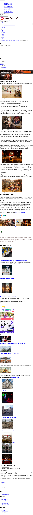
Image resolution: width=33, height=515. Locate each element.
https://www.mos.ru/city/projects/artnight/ (20, 212)
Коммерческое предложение (6, 509)
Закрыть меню (6, 13)
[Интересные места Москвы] (7, 442)
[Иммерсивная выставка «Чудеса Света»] (16, 288)
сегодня (5, 25)
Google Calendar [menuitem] (4, 67)
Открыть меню (2, 13)
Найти (1, 15)
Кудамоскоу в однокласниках (6, 483)
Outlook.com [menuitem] (3, 68)
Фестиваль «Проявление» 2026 (7, 278)
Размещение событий (5, 503)
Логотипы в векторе (5, 511)
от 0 (16, 281)
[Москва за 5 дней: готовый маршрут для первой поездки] (5, 372)
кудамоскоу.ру (2, 489)
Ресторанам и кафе (4, 505)
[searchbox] (16, 15)
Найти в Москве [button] (3, 0)
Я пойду (2, 63)
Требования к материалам (5, 504)
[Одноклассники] (1, 215)
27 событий (13, 453)
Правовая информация (5, 499)
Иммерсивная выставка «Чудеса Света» (9, 296)
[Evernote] (4, 215)
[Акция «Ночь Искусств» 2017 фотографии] (4, 226)
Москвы (10, 20)
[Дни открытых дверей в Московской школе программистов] (16, 252)
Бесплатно (16, 263)
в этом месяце (13, 25)
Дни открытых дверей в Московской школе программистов (13, 260)
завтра (7, 25)
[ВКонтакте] (0, 215)
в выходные (9, 25)
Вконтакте (3, 482)
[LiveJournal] (5, 215)
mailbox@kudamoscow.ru (5, 494)
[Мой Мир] (3, 215)
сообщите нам (16, 304)
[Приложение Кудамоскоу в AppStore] (2, 487)
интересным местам (4, 22)
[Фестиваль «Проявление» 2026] (16, 270)
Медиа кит (3, 510)
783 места (13, 442)
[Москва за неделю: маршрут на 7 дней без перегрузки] (5, 362)
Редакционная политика (5, 498)
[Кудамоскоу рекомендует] (7, 453)
